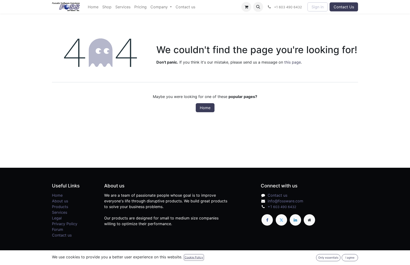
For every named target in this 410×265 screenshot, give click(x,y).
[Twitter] (281, 220)
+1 (282, 206)
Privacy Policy (64, 223)
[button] (258, 7)
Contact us (62, 235)
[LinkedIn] (295, 220)
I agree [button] (349, 257)
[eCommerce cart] (246, 7)
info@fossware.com (285, 201)
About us (60, 201)
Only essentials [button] (328, 257)
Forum (57, 229)
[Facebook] (267, 220)
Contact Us (344, 7)
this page (292, 62)
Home (205, 107)
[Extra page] (309, 220)
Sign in (318, 7)
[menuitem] (93, 7)
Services (59, 212)
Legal (57, 218)
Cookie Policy (194, 257)
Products (60, 206)
